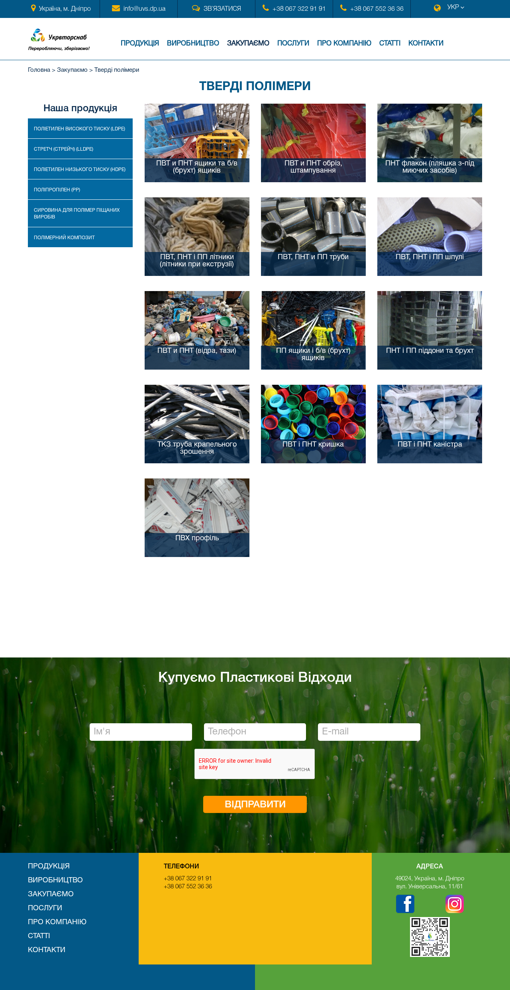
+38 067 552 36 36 (377, 9)
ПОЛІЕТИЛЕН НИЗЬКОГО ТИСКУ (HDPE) (80, 169)
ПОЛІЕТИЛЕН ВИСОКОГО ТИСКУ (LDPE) (79, 129)
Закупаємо (248, 44)
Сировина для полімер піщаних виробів (77, 213)
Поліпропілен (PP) (57, 190)
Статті (389, 44)
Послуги (293, 44)
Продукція (140, 44)
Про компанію (344, 44)
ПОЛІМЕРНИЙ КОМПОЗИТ (64, 238)
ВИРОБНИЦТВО (193, 44)
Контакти (425, 44)
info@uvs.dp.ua (144, 9)
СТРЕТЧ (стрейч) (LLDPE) (63, 149)
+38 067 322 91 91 (299, 9)
